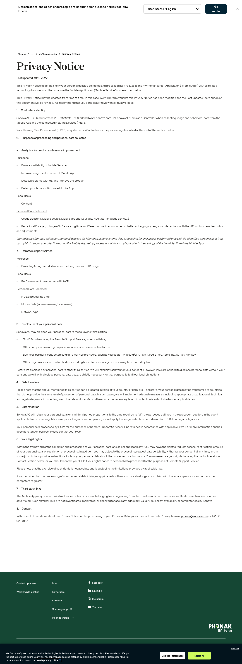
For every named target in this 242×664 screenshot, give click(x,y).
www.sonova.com (100, 118)
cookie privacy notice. (47, 660)
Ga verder (216, 9)
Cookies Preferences (172, 655)
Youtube (97, 607)
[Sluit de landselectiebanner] (237, 8)
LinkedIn (97, 590)
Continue (235, 648)
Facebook (97, 582)
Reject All (199, 655)
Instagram (98, 598)
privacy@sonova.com (194, 516)
